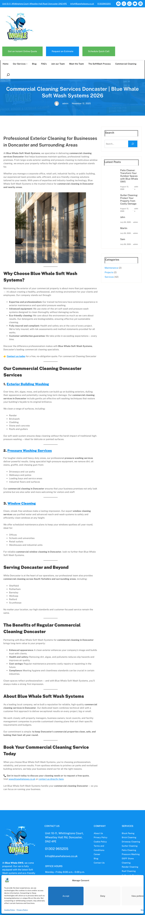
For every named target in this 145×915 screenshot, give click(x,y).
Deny (102, 896)
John (122, 217)
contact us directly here (51, 779)
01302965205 (104, 4)
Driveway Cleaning (131, 841)
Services (109, 277)
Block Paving (128, 833)
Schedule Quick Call (98, 51)
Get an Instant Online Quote (22, 51)
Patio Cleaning (129, 850)
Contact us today (16, 356)
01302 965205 (56, 849)
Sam (122, 239)
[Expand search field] (9, 75)
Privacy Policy (22, 910)
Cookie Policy (9, 910)
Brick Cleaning (129, 837)
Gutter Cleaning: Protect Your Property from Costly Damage (129, 199)
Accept (66, 896)
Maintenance (111, 268)
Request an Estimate (62, 51)
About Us (98, 833)
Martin (123, 228)
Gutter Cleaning (129, 846)
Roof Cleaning (129, 871)
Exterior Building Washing (28, 384)
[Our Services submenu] (26, 63)
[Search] (132, 144)
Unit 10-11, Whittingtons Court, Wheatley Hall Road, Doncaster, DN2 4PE (34, 4)
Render (125, 867)
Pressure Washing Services (29, 450)
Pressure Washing (131, 854)
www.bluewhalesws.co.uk (22, 779)
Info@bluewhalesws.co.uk (61, 856)
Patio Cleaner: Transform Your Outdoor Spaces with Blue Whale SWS (129, 176)
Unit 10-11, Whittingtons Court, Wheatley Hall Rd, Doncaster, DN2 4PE (64, 837)
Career (97, 854)
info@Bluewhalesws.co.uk (82, 4)
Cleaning (133, 867)
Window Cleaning (22, 503)
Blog (96, 858)
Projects (109, 272)
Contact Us (99, 863)
